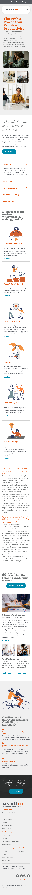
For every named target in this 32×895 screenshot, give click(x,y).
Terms (3, 887)
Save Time (7, 164)
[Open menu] (28, 10)
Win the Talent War (10, 188)
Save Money (7, 181)
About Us (22, 848)
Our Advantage (7, 832)
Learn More (9, 151)
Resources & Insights (9, 848)
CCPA (7, 887)
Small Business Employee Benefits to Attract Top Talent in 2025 (8, 663)
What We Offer (7, 809)
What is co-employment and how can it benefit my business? (23, 663)
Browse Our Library (16, 585)
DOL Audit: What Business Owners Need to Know (13, 616)
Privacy (26, 885)
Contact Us (16, 791)
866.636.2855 (9, 2)
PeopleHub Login (21, 2)
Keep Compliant (9, 201)
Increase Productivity (11, 195)
